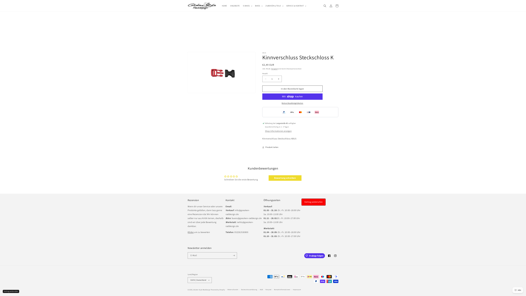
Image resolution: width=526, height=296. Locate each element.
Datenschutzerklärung (249, 290)
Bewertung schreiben (285, 178)
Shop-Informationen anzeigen (278, 131)
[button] (247, 6)
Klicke (191, 232)
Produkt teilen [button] (271, 147)
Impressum (297, 290)
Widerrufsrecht (233, 290)
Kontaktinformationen (282, 290)
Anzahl (265, 73)
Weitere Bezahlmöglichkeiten (292, 103)
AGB (261, 290)
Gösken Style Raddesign (201, 290)
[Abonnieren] (234, 255)
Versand (274, 69)
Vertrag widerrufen (313, 201)
